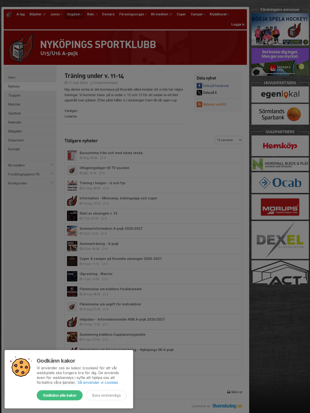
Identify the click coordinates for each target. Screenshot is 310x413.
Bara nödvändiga (106, 395)
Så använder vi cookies (97, 382)
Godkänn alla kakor (59, 395)
